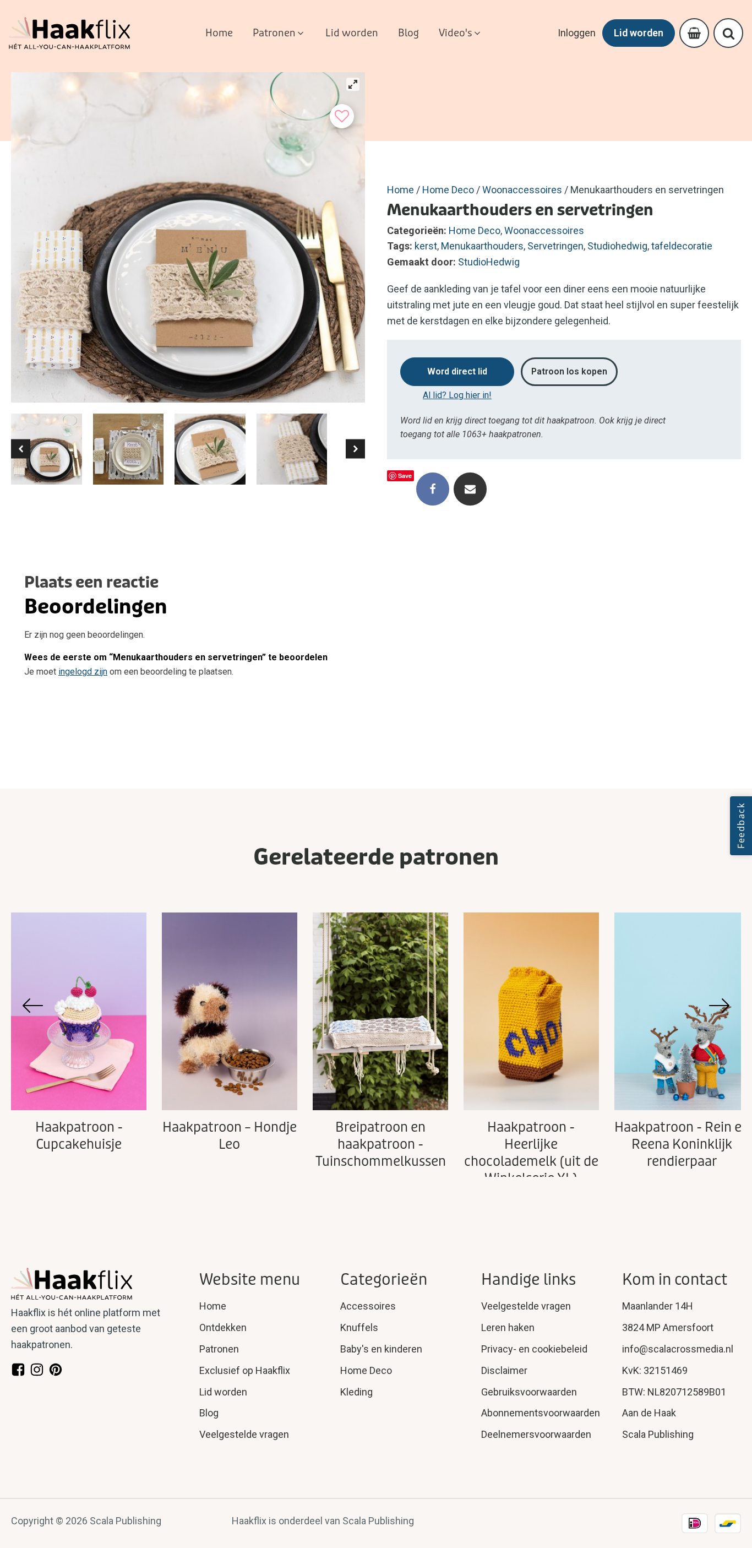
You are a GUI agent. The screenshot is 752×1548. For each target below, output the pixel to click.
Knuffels (359, 1327)
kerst (426, 246)
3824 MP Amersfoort (667, 1327)
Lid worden (638, 33)
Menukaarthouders (482, 246)
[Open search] (728, 33)
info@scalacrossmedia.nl (677, 1349)
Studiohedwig (617, 246)
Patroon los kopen (569, 371)
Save (405, 475)
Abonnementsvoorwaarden (540, 1413)
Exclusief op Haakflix (244, 1370)
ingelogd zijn (82, 671)
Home (400, 189)
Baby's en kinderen (381, 1349)
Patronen (219, 1349)
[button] (279, 33)
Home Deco (448, 189)
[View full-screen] (352, 84)
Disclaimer (504, 1370)
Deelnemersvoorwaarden (536, 1434)
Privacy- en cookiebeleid (534, 1349)
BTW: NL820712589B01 (674, 1392)
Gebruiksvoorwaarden (529, 1392)
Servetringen (555, 246)
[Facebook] (432, 489)
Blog (209, 1413)
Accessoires (368, 1306)
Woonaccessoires (522, 189)
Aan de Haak (649, 1413)
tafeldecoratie (681, 246)
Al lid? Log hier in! (457, 395)
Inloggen (577, 33)
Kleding (356, 1392)
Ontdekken (223, 1327)
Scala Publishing (658, 1434)
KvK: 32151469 (655, 1370)
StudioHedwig (489, 262)
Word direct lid (457, 371)
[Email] (470, 489)
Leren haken (508, 1327)
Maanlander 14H (657, 1306)
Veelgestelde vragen (244, 1434)
